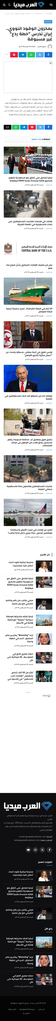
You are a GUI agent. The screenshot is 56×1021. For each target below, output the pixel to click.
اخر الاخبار (48, 22)
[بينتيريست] (14, 54)
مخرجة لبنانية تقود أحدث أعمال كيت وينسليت (21, 563)
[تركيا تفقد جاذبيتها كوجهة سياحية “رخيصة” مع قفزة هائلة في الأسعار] (44, 620)
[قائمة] (51, 5)
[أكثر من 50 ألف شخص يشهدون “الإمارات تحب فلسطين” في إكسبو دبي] (44, 676)
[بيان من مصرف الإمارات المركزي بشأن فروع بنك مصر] (28, 247)
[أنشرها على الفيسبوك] (48, 54)
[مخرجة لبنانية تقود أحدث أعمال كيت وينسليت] (44, 566)
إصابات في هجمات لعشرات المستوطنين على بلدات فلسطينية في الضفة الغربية (30, 222)
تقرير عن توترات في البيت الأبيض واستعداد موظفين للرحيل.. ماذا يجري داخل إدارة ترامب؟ (30, 531)
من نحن (41, 1010)
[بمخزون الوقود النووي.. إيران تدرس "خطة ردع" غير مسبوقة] (28, 77)
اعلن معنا (12, 1010)
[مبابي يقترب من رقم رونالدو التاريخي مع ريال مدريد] (44, 604)
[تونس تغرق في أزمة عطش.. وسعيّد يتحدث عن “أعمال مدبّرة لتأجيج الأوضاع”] (28, 335)
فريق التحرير (42, 47)
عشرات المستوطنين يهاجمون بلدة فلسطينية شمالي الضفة (29, 487)
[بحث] (4, 4)
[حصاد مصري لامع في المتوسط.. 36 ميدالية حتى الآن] (44, 657)
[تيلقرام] (22, 54)
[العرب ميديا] (29, 5)
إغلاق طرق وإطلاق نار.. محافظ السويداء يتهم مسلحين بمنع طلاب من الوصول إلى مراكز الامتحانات (29, 443)
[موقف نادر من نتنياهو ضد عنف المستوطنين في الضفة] (28, 378)
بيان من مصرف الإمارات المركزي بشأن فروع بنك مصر (29, 266)
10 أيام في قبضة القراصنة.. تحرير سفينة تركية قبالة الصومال (29, 310)
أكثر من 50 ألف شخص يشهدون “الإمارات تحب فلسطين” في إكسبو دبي (20, 676)
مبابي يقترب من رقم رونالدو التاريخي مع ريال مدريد (19, 602)
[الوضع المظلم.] (9, 4)
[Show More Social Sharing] (6, 54)
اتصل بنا (26, 1014)
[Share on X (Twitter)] (40, 54)
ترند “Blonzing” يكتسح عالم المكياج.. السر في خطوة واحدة (19, 638)
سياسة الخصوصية (27, 1010)
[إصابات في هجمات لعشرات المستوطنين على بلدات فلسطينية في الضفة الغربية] (28, 204)
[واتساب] (31, 54)
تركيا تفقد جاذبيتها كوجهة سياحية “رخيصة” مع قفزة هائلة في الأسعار (19, 619)
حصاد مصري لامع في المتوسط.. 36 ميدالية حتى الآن (20, 657)
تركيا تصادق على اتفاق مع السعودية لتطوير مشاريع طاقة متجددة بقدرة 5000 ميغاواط (30, 179)
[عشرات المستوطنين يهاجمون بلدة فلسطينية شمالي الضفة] (28, 468)
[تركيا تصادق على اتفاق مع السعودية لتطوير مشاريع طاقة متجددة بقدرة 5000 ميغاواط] (28, 160)
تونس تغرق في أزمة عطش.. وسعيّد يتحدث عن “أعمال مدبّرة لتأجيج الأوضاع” (29, 353)
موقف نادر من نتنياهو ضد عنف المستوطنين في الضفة (28, 397)
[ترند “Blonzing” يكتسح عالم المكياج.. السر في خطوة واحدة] (44, 639)
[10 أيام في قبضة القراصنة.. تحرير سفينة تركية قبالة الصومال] (28, 291)
